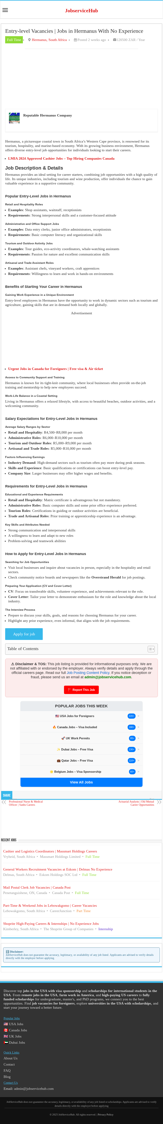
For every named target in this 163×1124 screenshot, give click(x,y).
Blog (7, 1077)
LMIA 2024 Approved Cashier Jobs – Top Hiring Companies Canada (61, 158)
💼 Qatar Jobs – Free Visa (75, 760)
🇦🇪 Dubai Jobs (14, 1042)
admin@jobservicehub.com (107, 677)
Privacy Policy (106, 1114)
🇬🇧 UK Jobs (12, 1036)
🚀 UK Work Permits (75, 738)
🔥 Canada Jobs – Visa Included (74, 727)
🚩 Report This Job (81, 689)
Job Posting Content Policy (88, 673)
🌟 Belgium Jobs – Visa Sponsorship (75, 771)
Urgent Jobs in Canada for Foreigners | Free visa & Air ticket (55, 369)
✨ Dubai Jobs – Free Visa (75, 749)
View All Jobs (81, 782)
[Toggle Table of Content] (149, 649)
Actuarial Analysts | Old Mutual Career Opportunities (136, 802)
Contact (9, 1064)
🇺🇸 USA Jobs (13, 1024)
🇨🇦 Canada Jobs (15, 1030)
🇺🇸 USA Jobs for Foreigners (74, 716)
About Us (10, 1058)
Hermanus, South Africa (49, 40)
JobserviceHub (81, 11)
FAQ (7, 1071)
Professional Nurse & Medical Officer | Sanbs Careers (26, 802)
